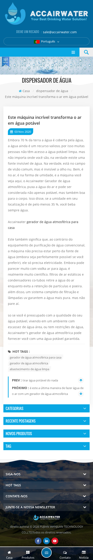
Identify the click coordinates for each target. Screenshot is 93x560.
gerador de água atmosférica (29, 363)
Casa (26, 91)
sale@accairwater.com (60, 32)
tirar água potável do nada (40, 380)
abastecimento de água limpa (29, 369)
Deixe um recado (46, 552)
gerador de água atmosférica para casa (35, 357)
